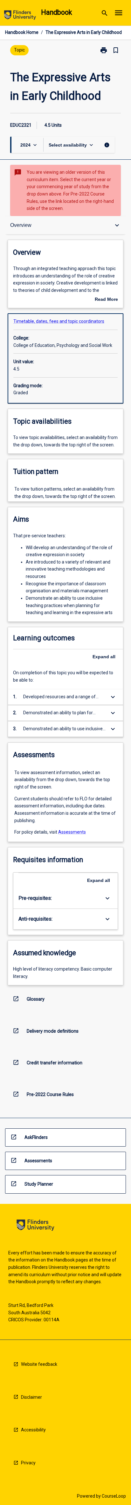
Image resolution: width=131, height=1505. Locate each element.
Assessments (72, 832)
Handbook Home (21, 32)
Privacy (28, 1462)
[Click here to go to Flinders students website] (20, 16)
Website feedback (39, 1364)
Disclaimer (31, 1397)
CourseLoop (114, 1496)
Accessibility (33, 1429)
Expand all (104, 656)
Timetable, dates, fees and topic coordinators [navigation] (58, 321)
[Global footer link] (35, 1226)
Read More (106, 300)
